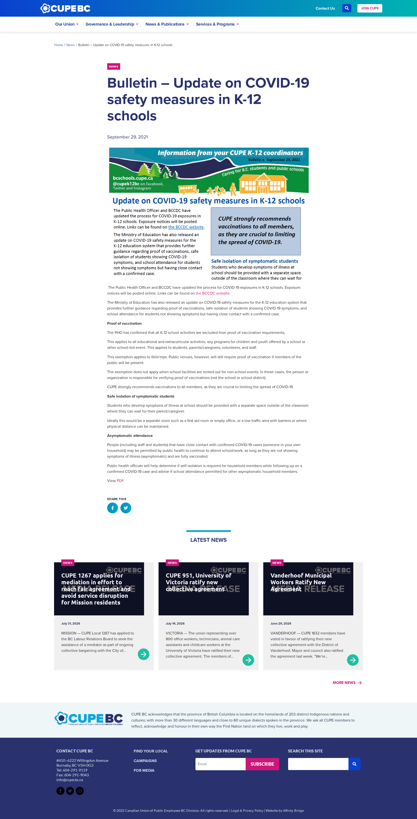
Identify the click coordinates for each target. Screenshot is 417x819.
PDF (120, 480)
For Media (144, 770)
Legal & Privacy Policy (247, 810)
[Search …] (346, 8)
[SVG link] (60, 791)
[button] (112, 507)
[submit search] (354, 764)
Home (58, 45)
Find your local (151, 751)
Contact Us (325, 8)
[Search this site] (318, 764)
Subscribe (262, 764)
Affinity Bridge (293, 810)
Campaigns (145, 761)
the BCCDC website (212, 293)
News (70, 45)
